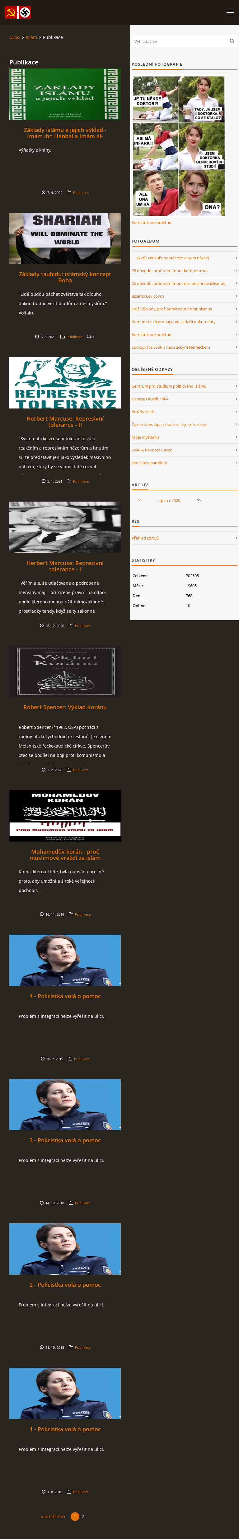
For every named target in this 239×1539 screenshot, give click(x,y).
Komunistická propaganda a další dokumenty (174, 321)
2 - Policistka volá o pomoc (65, 1285)
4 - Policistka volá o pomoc (65, 996)
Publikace (81, 192)
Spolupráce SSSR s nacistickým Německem (171, 347)
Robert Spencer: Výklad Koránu (65, 707)
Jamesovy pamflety (149, 462)
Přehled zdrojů (145, 538)
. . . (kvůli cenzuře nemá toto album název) (170, 258)
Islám (31, 37)
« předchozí (53, 1516)
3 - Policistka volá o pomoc (65, 1140)
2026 (175, 500)
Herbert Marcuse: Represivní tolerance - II (65, 421)
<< (139, 500)
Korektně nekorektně (151, 222)
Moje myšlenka (146, 437)
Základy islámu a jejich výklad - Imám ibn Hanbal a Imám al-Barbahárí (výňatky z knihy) (65, 136)
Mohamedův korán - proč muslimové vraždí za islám (65, 854)
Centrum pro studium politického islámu (169, 386)
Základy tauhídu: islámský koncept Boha (65, 277)
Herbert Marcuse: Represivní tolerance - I (65, 566)
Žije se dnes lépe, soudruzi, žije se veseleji (169, 424)
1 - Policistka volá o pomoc (65, 1429)
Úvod (14, 37)
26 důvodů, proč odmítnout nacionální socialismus (178, 283)
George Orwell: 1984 (150, 399)
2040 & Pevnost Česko (152, 450)
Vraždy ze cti (143, 411)
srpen (162, 500)
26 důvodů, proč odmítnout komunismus (170, 270)
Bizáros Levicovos (148, 296)
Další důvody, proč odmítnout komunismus (172, 309)
